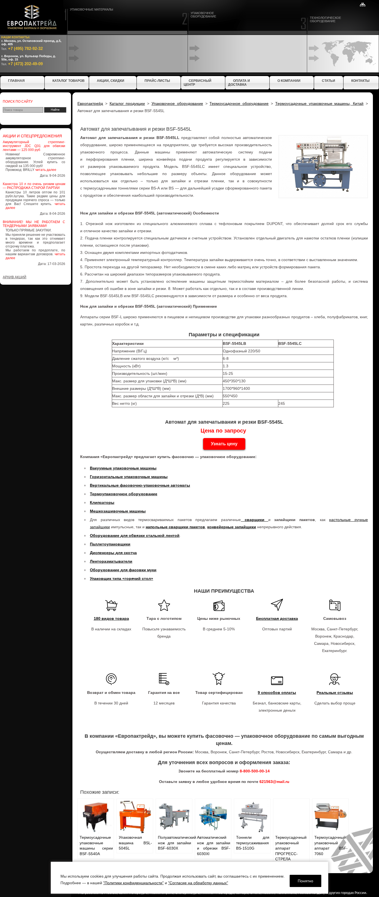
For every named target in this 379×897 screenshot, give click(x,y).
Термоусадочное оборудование (239, 103)
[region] (189, 878)
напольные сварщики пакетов (175, 527)
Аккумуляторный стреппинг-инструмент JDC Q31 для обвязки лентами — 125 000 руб (34, 146)
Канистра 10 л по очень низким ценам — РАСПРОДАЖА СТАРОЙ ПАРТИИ (34, 186)
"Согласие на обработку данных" (198, 883)
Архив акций (14, 277)
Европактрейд (90, 103)
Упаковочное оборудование (177, 103)
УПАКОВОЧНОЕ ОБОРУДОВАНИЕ (203, 14)
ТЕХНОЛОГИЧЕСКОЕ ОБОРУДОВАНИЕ (325, 19)
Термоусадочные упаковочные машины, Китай (319, 103)
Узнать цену (224, 443)
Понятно (305, 881)
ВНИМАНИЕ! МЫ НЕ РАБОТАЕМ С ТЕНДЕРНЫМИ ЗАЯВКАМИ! (34, 224)
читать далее (45, 170)
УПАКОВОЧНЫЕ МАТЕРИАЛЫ (91, 9)
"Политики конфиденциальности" (133, 883)
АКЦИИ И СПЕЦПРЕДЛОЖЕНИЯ (32, 136)
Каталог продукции (127, 103)
